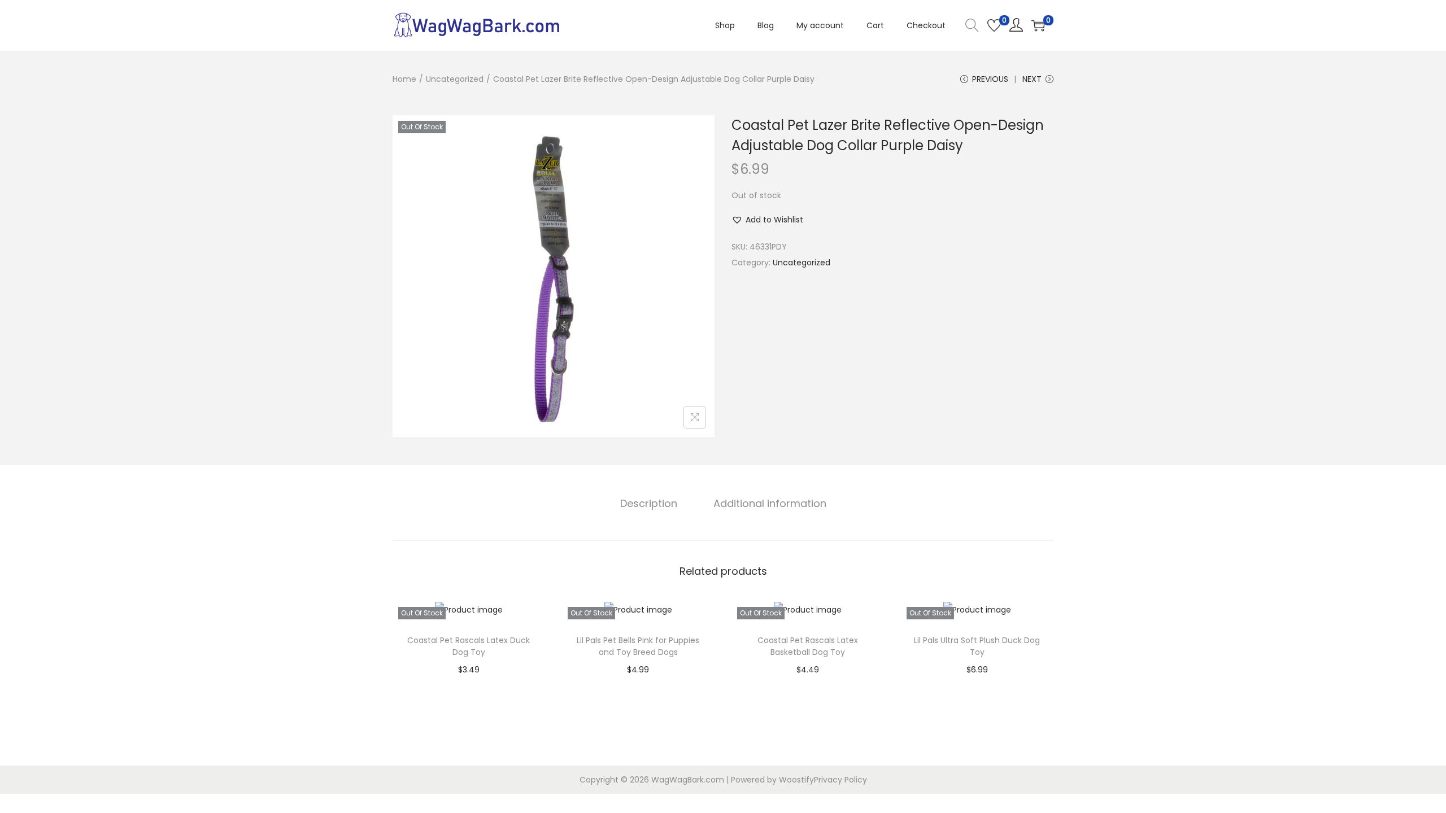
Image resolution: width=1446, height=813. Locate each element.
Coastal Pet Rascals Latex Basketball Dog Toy (807, 646)
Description (648, 503)
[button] (767, 220)
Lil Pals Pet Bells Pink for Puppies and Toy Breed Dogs (638, 646)
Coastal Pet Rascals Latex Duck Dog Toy (468, 646)
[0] (994, 25)
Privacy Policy (840, 779)
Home (404, 79)
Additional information (769, 503)
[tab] (648, 504)
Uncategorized (455, 79)
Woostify (796, 779)
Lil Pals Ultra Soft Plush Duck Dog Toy (977, 646)
